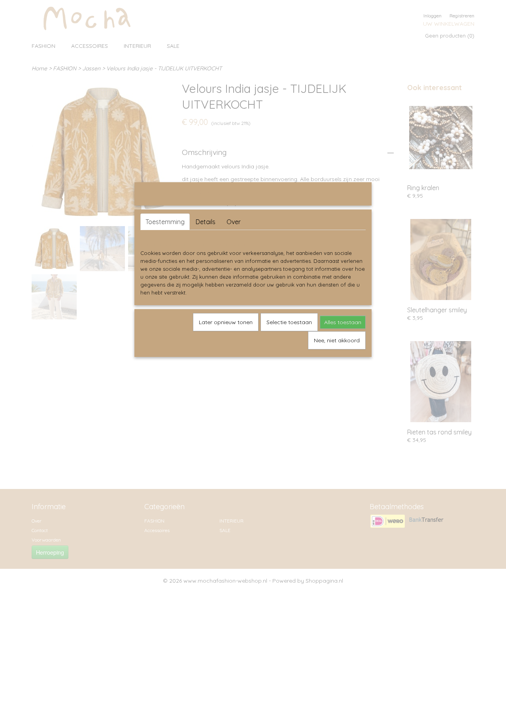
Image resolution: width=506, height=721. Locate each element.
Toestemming (165, 222)
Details (205, 222)
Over (234, 222)
